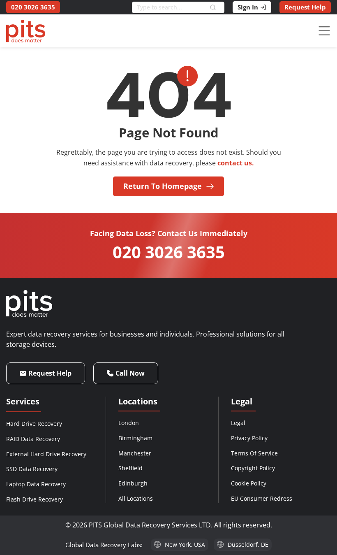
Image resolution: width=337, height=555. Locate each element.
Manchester (134, 453)
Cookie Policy (248, 483)
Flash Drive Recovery (34, 499)
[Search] (217, 7)
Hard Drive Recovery (34, 423)
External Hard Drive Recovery (46, 454)
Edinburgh (133, 483)
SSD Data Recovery (32, 469)
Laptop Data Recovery (36, 484)
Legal (238, 423)
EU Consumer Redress (261, 498)
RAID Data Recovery (33, 439)
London (128, 423)
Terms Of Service (254, 453)
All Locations (135, 498)
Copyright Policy (253, 468)
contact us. (235, 162)
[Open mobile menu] (324, 31)
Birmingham (135, 438)
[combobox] (171, 7)
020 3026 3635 (169, 252)
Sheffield (130, 468)
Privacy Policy (249, 438)
